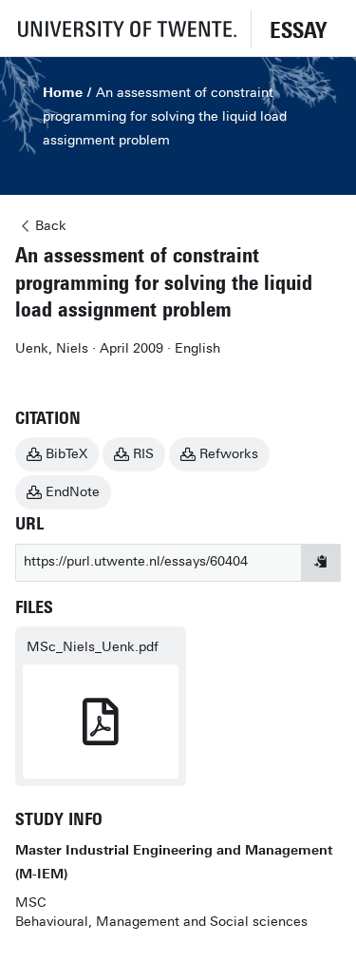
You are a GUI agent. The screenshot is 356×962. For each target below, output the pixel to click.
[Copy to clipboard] (321, 563)
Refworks (228, 454)
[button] (125, 28)
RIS (143, 454)
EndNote (73, 492)
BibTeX (66, 454)
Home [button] (63, 93)
